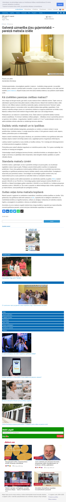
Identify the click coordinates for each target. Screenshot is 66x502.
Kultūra (18, 13)
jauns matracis (11, 90)
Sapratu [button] (60, 4)
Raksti (4, 24)
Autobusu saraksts (8, 327)
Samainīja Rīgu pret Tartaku (11, 278)
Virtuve (5, 330)
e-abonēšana (19, 9)
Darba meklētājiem (8, 325)
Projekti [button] (34, 13)
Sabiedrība (5, 13)
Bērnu (54, 179)
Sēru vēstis (6, 322)
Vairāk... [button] (41, 13)
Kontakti (55, 9)
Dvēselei (24, 13)
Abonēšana (28, 9)
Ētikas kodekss (52, 499)
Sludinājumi (43, 9)
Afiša (4, 312)
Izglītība (12, 13)
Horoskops (6, 320)
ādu (33, 197)
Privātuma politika (53, 497)
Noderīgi (10, 24)
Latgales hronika (7, 317)
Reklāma (35, 9)
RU (29, 13)
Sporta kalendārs (7, 314)
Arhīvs (50, 9)
